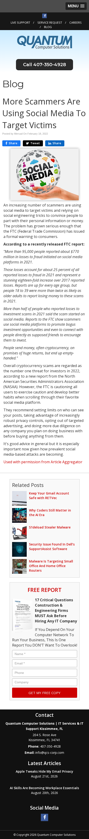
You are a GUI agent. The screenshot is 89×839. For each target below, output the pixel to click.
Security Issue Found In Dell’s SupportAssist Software (52, 546)
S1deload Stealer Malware (50, 527)
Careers (75, 22)
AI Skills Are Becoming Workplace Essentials (44, 788)
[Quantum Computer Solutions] (44, 42)
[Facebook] (44, 15)
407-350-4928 (49, 64)
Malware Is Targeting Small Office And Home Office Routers (51, 566)
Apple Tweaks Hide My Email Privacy (44, 771)
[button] (76, 6)
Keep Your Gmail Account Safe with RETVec (49, 495)
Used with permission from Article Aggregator (42, 461)
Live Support (20, 22)
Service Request (49, 22)
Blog (48, 27)
